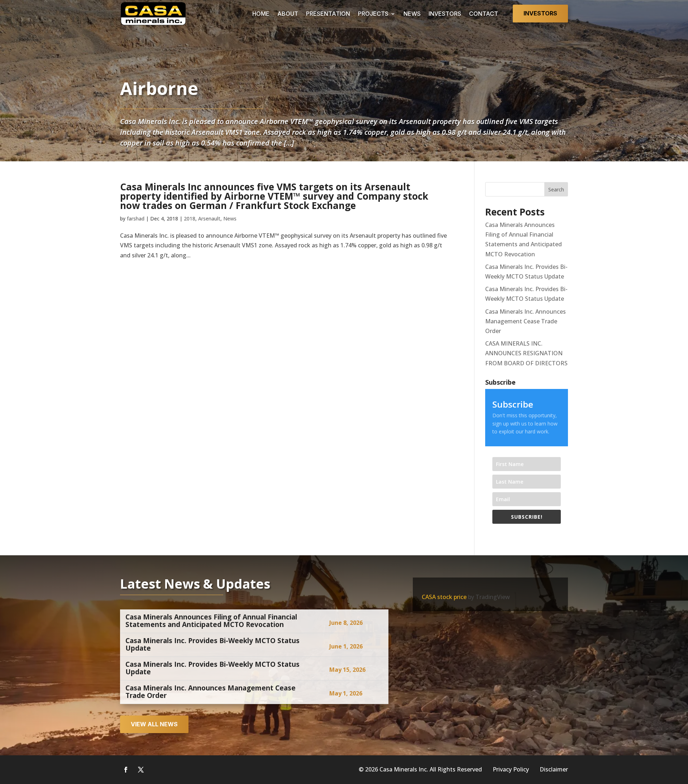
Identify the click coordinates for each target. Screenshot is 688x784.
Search (556, 189)
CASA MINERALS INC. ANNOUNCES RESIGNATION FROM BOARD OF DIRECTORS (526, 353)
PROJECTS (373, 13)
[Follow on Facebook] (126, 769)
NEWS (412, 13)
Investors (540, 13)
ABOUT (287, 13)
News (229, 218)
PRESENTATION (328, 13)
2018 (189, 218)
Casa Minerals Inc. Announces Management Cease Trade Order (525, 321)
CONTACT (483, 13)
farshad (135, 218)
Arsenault (209, 218)
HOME (260, 13)
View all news (154, 724)
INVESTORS (445, 13)
